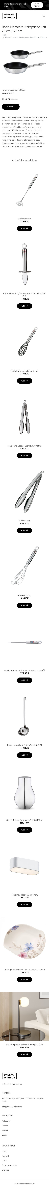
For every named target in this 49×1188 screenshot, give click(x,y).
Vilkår (4, 1160)
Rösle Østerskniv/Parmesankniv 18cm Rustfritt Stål (24, 294)
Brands (16, 90)
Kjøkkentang (24, 520)
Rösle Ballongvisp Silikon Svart (24, 371)
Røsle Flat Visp (24, 595)
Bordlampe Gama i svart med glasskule (24, 1044)
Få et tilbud (37, 5)
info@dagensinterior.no (12, 1107)
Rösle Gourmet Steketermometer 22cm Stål (24, 670)
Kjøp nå (10, 107)
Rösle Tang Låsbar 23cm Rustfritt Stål (24, 446)
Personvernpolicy (9, 1165)
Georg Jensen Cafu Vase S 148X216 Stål (24, 820)
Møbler (5, 1130)
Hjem (4, 35)
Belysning (6, 1121)
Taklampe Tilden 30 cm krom (24, 895)
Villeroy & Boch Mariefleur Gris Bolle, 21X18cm (24, 969)
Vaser (4, 1135)
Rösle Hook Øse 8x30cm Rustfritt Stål (24, 745)
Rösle (22, 90)
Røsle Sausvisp (24, 218)
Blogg (4, 1151)
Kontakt (5, 1156)
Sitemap (5, 1170)
